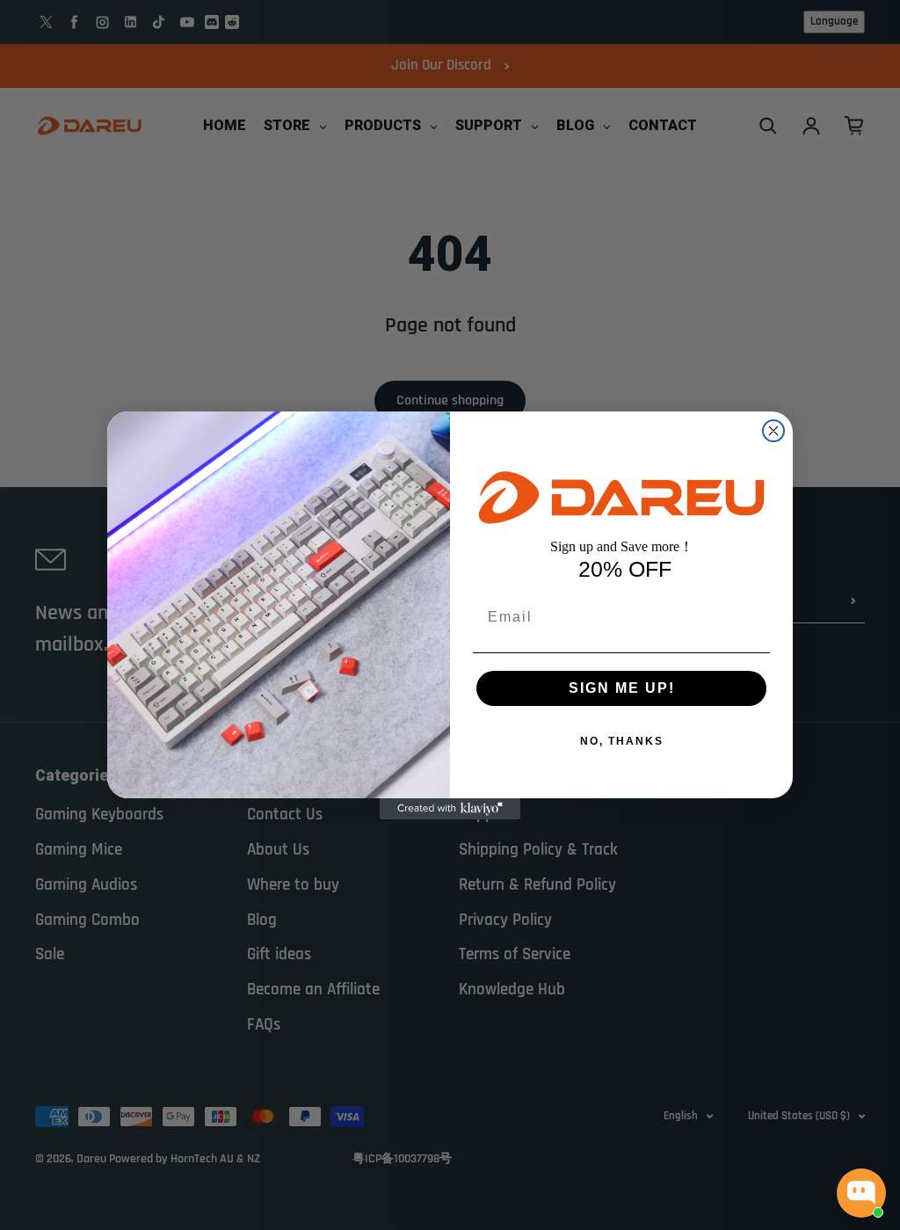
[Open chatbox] (861, 1193)
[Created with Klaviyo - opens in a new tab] (450, 808)
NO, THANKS (622, 741)
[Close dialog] (773, 430)
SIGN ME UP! (622, 688)
